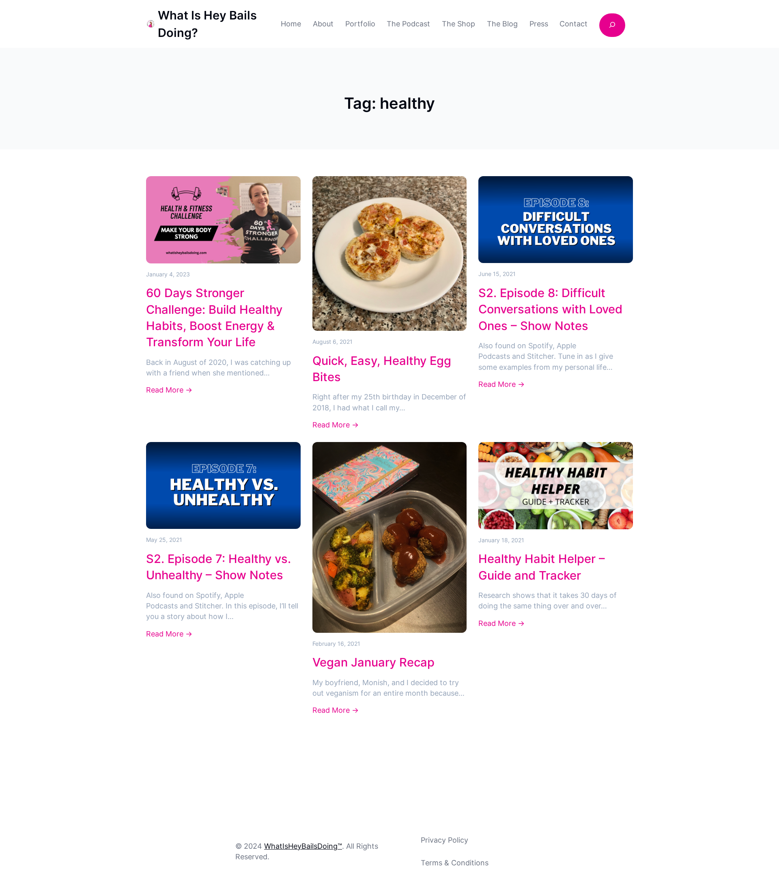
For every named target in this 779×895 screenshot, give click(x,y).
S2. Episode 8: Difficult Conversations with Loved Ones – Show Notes (550, 309)
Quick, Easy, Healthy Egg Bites (381, 369)
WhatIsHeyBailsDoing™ (303, 846)
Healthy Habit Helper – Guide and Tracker (541, 567)
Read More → (169, 390)
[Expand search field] (612, 25)
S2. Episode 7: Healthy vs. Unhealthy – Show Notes (218, 567)
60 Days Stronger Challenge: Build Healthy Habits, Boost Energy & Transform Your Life (214, 317)
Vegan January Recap (373, 662)
